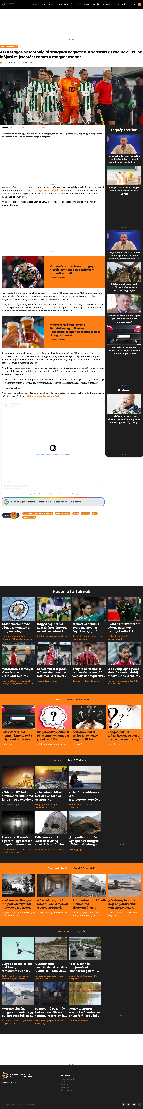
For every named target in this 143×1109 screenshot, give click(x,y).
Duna (71, 1020)
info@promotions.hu (11, 1082)
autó (11, 744)
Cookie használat (66, 1090)
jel (7, 744)
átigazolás (18, 639)
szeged (38, 976)
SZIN (4, 976)
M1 (95, 976)
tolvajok (15, 804)
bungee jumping (17, 978)
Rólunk (63, 1082)
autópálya (74, 978)
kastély (16, 915)
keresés (84, 1020)
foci (94, 513)
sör (3, 804)
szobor (119, 912)
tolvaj (38, 1020)
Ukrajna (11, 683)
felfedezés (60, 849)
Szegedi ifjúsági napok (17, 976)
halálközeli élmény (10, 849)
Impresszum (64, 1084)
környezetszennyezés (53, 976)
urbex (18, 912)
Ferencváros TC (62, 513)
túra (71, 849)
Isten (71, 804)
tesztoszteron (86, 804)
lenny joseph (63, 636)
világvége (40, 804)
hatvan (60, 1020)
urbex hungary (28, 912)
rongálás (112, 915)
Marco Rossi (21, 683)
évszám (80, 744)
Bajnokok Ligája (79, 639)
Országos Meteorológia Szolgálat (38, 513)
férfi (28, 849)
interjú (86, 681)
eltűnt (77, 1020)
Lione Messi (77, 681)
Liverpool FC (77, 636)
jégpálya (51, 1020)
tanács (48, 804)
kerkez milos (42, 681)
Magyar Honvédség (78, 976)
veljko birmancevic (118, 637)
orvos (76, 804)
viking (38, 849)
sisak (43, 849)
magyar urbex (8, 912)
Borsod (75, 912)
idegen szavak (48, 744)
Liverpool (53, 681)
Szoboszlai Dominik (93, 636)
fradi (76, 513)
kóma (22, 849)
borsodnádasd (63, 912)
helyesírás (116, 744)
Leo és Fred (128, 912)
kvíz (3, 744)
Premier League (9, 636)
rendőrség (40, 1023)
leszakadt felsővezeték (12, 1020)
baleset (5, 978)
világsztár (95, 681)
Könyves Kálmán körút (12, 1023)
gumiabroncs (41, 978)
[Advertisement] (71, 24)
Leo (136, 912)
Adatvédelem (65, 1087)
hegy (76, 849)
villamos (28, 1020)
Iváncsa (85, 513)
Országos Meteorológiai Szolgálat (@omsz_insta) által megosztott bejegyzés (53, 494)
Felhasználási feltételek (68, 1079)
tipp (55, 804)
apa (81, 849)
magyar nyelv (62, 744)
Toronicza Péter (28, 63)
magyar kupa (29, 517)
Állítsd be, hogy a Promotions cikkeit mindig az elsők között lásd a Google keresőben (46, 502)
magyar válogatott (11, 681)
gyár (53, 912)
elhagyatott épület (81, 915)
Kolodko (111, 912)
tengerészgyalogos (44, 807)
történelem (7, 915)
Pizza (30, 683)
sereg (91, 976)
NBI (54, 636)
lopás (8, 804)
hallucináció (74, 807)
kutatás (50, 849)
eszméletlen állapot (11, 852)
